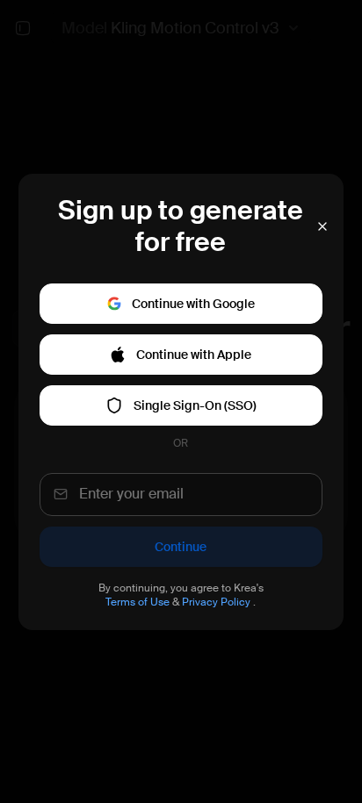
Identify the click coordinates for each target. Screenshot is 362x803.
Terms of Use (137, 602)
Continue (180, 547)
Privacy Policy (216, 602)
